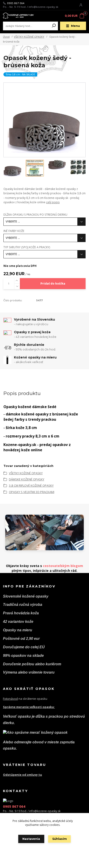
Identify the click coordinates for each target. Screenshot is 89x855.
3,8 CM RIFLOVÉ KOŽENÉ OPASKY (31, 485)
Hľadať (54, 26)
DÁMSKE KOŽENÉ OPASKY (26, 479)
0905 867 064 (15, 3)
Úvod (6, 36)
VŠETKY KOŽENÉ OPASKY (29, 36)
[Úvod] (18, 16)
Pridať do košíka (52, 283)
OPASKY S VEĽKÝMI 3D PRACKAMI (31, 492)
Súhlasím (59, 839)
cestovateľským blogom (63, 566)
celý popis (53, 202)
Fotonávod (10, 699)
